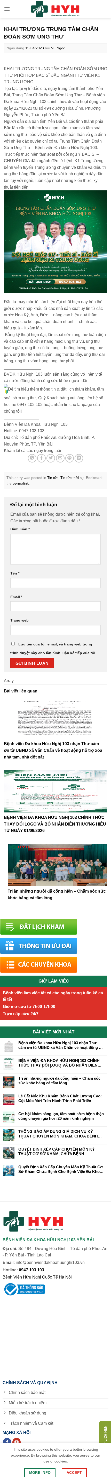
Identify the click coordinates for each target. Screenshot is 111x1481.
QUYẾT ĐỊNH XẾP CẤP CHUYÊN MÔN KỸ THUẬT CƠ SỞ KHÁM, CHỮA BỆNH (56, 1151)
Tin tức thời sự (72, 478)
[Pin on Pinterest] (69, 458)
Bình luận (20, 529)
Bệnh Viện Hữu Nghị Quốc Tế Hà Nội (37, 1277)
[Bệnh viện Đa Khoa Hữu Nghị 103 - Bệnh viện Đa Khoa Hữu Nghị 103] (55, 9)
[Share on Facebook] (41, 458)
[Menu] (7, 9)
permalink (21, 483)
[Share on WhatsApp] (32, 458)
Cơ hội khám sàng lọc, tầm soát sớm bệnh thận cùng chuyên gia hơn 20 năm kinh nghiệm (61, 1116)
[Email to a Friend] (60, 458)
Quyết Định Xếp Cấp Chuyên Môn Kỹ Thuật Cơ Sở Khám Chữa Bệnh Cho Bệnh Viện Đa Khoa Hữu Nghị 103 (60, 1169)
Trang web (19, 620)
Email (16, 597)
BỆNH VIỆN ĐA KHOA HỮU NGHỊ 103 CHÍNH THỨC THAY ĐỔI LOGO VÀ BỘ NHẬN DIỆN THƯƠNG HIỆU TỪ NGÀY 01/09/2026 (55, 824)
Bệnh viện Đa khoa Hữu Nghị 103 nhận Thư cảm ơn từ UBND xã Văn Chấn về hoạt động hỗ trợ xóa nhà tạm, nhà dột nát (53, 750)
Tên (14, 573)
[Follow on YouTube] (16, 1442)
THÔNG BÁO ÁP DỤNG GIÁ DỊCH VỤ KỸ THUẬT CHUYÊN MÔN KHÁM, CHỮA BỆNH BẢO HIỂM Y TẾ (58, 1133)
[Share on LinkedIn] (79, 458)
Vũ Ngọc (58, 48)
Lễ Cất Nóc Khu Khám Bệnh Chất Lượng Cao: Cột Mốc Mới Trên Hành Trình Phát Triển (60, 1098)
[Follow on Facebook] (7, 1442)
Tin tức (52, 478)
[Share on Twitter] (50, 458)
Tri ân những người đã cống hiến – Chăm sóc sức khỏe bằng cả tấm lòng (59, 1080)
